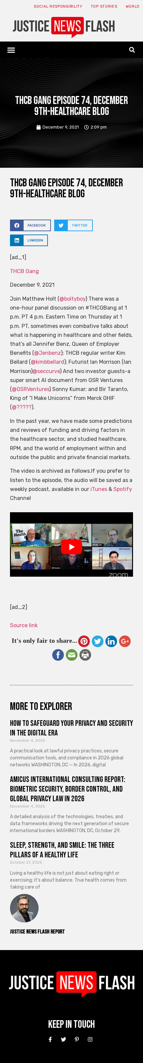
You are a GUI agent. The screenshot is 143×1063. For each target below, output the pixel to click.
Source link (24, 625)
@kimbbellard (47, 362)
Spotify (122, 489)
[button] (11, 50)
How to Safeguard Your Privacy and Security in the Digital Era (71, 728)
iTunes (98, 489)
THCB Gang (24, 271)
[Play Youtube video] (71, 546)
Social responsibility (58, 6)
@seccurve (46, 371)
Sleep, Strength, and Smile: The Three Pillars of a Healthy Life (62, 850)
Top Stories (104, 6)
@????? (22, 407)
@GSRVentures (30, 389)
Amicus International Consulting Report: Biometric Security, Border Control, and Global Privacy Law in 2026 (67, 789)
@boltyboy (72, 299)
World (133, 6)
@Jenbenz (47, 353)
